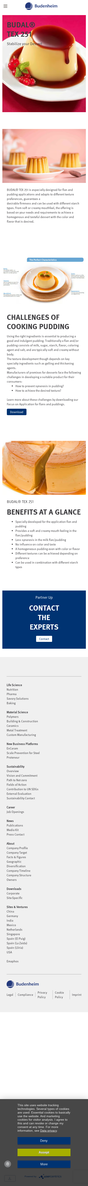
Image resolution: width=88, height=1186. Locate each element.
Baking (11, 703)
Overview (13, 771)
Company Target (17, 852)
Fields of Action (16, 784)
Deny (44, 1140)
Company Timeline (18, 871)
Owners (12, 880)
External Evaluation (19, 794)
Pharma (11, 694)
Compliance (25, 995)
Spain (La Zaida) (17, 943)
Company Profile (17, 848)
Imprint (76, 995)
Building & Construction (22, 721)
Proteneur (13, 757)
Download (16, 412)
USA (9, 952)
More (44, 1164)
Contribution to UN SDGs (22, 789)
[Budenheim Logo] (47, 6)
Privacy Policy (42, 994)
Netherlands (14, 929)
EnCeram (12, 748)
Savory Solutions (18, 698)
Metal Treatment (17, 730)
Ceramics (13, 726)
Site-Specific (15, 898)
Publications (15, 825)
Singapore (13, 934)
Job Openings (15, 812)
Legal (10, 995)
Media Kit (13, 830)
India (10, 920)
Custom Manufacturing (21, 735)
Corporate (13, 893)
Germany (12, 916)
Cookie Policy (59, 994)
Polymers (13, 717)
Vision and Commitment (22, 775)
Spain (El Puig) (16, 938)
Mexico (11, 925)
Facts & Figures (16, 857)
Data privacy (48, 1130)
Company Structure (19, 875)
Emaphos (13, 961)
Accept (44, 1152)
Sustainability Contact (21, 798)
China (10, 911)
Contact (44, 639)
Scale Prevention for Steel (23, 753)
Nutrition (12, 689)
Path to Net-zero (17, 780)
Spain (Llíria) (15, 948)
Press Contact (15, 834)
